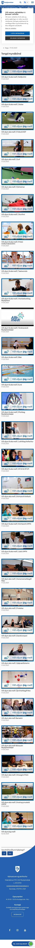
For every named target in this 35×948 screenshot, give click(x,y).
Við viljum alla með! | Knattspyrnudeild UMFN (15, 803)
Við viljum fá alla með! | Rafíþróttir (13, 77)
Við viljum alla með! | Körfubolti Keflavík (16, 496)
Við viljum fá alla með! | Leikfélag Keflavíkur (17, 441)
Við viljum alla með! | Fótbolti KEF (13, 132)
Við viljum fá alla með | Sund (11, 385)
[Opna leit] (20, 2)
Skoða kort (17, 914)
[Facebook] (10, 930)
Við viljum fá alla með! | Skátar (12, 104)
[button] (22, 943)
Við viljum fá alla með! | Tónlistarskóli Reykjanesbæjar (14, 329)
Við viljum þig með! (8, 832)
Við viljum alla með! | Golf (10, 159)
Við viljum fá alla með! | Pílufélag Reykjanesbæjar (13, 413)
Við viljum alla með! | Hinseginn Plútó (14, 775)
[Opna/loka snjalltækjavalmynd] (32, 2)
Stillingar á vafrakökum (17, 38)
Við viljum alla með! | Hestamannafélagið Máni (16, 580)
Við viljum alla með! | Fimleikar (12, 608)
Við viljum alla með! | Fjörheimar (13, 187)
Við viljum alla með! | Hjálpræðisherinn (15, 663)
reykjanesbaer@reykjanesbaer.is (17, 886)
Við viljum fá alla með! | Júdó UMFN (14, 551)
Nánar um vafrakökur (10, 28)
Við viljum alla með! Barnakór (12, 718)
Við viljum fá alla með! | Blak (11, 357)
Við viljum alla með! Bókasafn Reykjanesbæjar (12, 746)
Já (4, 853)
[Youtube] (25, 930)
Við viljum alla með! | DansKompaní (14, 636)
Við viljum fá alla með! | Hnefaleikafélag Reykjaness (15, 299)
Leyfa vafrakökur (17, 33)
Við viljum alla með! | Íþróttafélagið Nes (16, 691)
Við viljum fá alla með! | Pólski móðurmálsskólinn (12, 243)
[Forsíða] (7, 2)
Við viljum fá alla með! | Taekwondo (14, 271)
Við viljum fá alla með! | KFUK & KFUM (15, 469)
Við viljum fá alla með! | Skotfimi (13, 214)
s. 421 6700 (17, 883)
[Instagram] (17, 930)
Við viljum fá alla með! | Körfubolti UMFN (16, 524)
